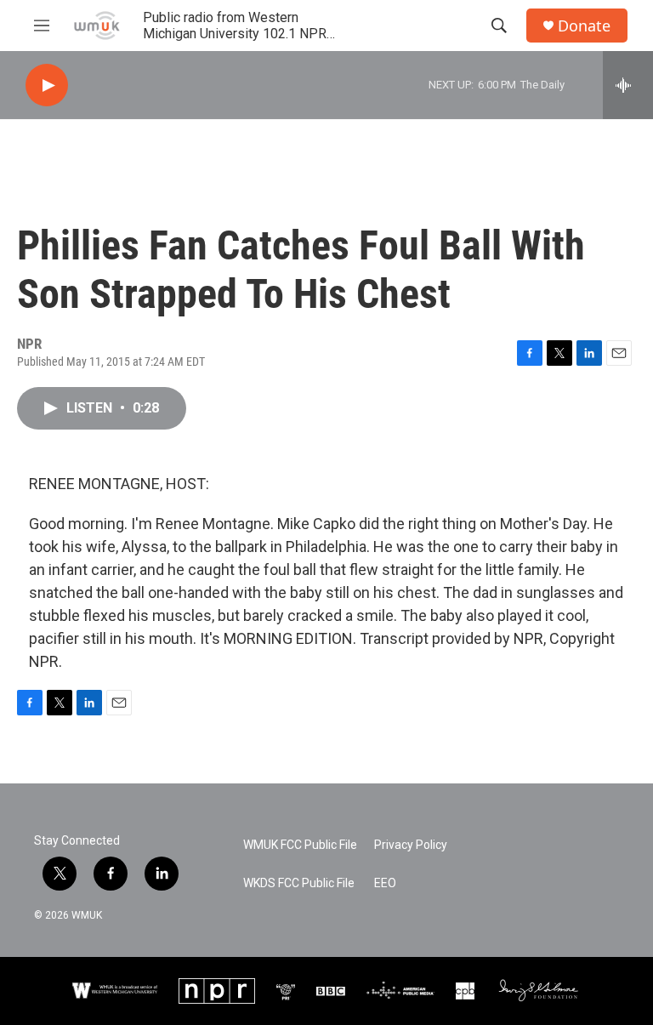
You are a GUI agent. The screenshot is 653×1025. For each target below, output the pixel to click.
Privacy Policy (410, 845)
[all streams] (628, 85)
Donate (584, 26)
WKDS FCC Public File (299, 883)
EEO (385, 883)
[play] (46, 85)
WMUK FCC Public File (300, 845)
